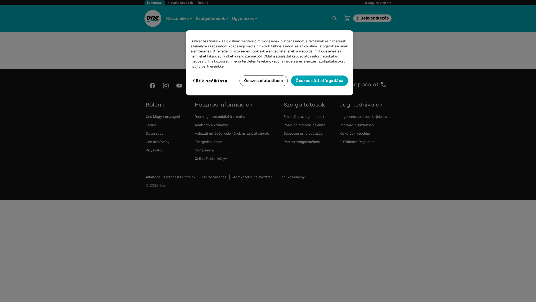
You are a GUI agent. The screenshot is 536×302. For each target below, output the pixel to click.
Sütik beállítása (210, 80)
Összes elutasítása (263, 80)
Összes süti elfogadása (320, 80)
